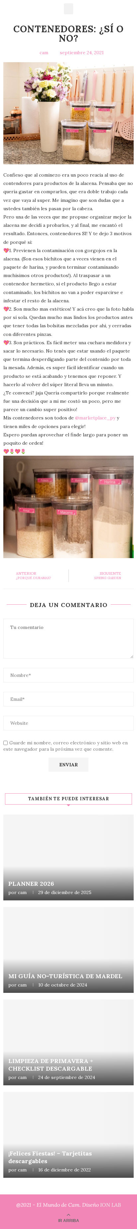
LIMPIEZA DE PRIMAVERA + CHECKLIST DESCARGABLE (50, 1064)
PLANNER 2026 (31, 883)
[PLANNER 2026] (68, 857)
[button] (68, 8)
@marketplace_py (95, 418)
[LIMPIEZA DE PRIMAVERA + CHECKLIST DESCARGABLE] (68, 1042)
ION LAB (110, 1204)
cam (22, 892)
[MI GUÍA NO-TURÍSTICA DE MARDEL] (68, 950)
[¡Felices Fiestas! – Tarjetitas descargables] (68, 1135)
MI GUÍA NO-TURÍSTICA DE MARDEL (65, 976)
